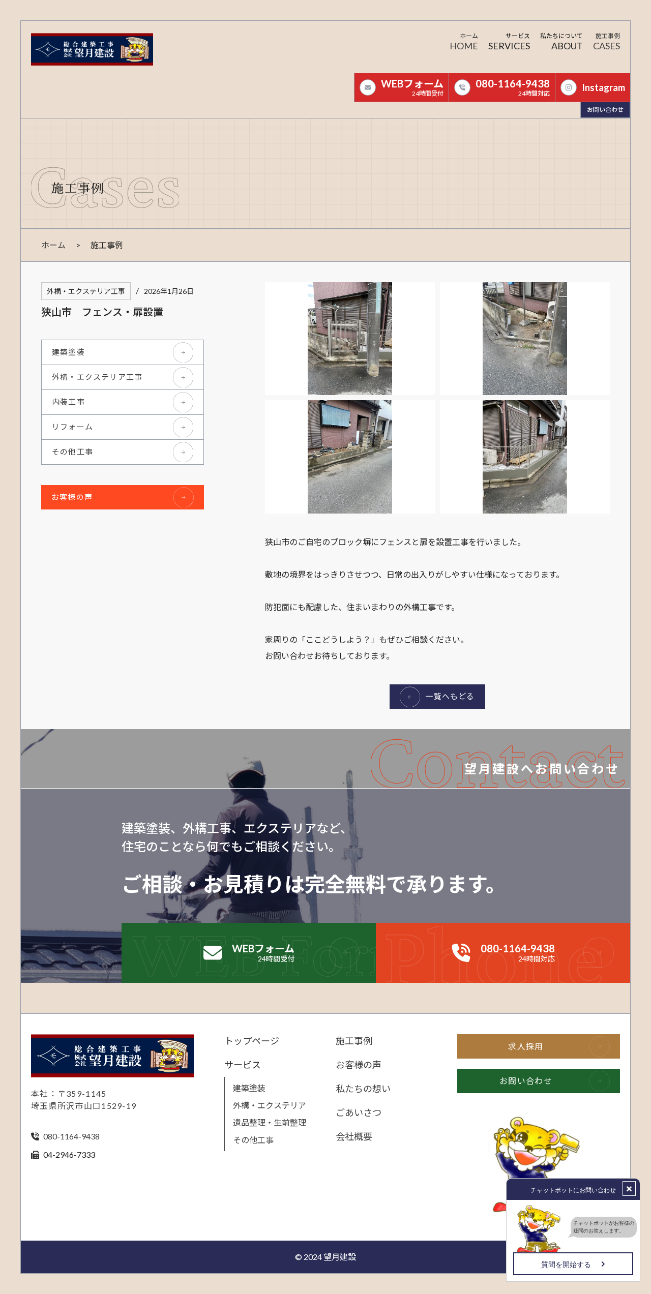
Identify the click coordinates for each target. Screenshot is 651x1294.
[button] (509, 43)
